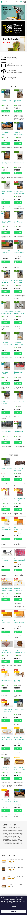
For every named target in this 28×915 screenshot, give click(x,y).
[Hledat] (16, 1)
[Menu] (24, 1)
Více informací (15, 903)
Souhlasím (13, 911)
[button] (3, 12)
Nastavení (13, 906)
